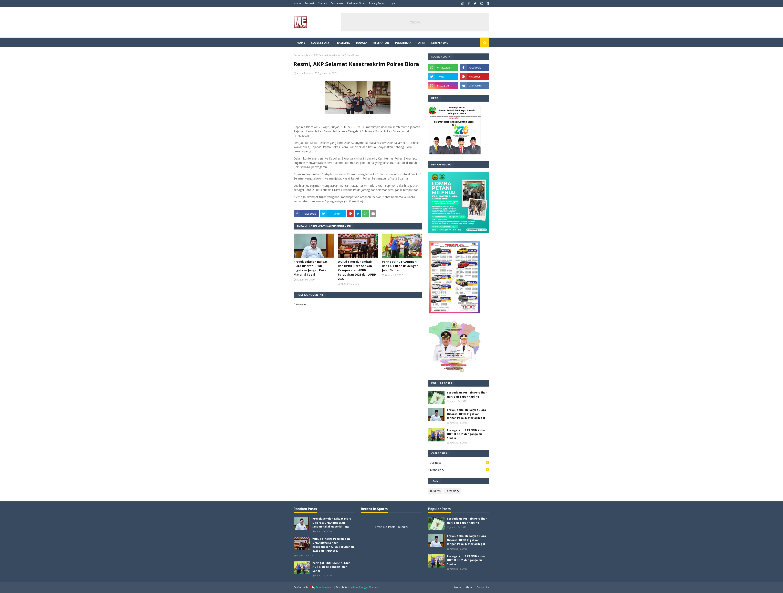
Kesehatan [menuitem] (381, 42)
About (469, 587)
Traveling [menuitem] (342, 42)
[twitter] (475, 3)
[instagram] (481, 3)
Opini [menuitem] (421, 42)
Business (459, 462)
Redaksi (309, 3)
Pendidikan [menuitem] (403, 42)
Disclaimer (337, 3)
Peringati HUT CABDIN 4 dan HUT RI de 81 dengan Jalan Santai (400, 266)
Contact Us (483, 587)
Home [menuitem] (301, 42)
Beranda (299, 55)
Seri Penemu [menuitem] (439, 42)
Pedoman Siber (356, 3)
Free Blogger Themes (365, 587)
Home (297, 3)
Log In (392, 3)
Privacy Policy (377, 3)
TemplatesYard (324, 587)
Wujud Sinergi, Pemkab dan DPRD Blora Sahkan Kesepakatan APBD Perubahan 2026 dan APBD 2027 (357, 270)
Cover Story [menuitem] (320, 42)
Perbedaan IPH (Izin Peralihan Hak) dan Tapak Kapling (467, 394)
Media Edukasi (304, 73)
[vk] (474, 85)
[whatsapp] (462, 3)
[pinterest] (487, 3)
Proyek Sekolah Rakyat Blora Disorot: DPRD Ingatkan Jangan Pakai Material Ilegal (310, 268)
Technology (459, 470)
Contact (322, 3)
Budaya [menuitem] (361, 42)
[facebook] (469, 3)
